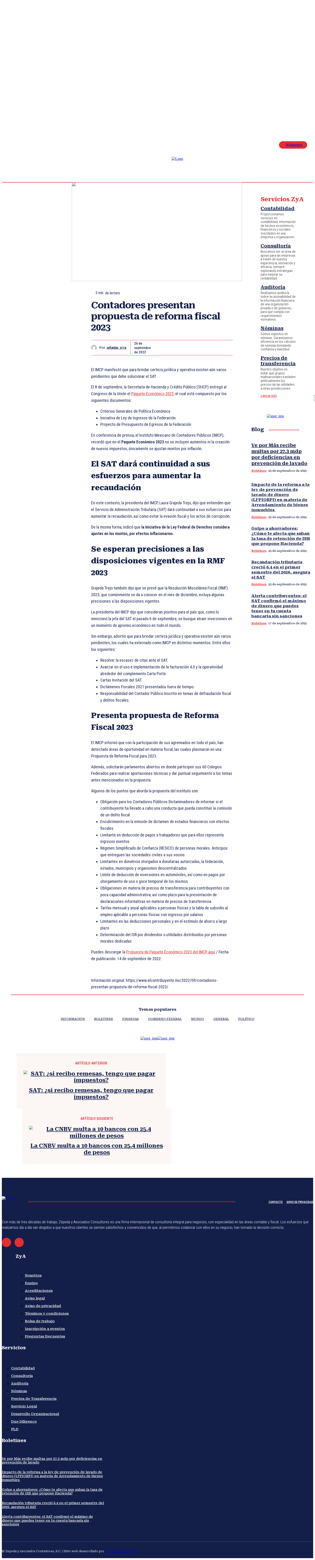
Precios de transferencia (278, 360)
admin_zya (116, 347)
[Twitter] (288, 98)
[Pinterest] (191, 347)
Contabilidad (277, 208)
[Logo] (181, 167)
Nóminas (272, 328)
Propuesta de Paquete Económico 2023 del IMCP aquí (170, 952)
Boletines (258, 470)
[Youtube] (294, 98)
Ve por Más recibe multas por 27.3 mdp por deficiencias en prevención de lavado (279, 454)
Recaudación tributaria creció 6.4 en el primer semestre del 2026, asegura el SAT (280, 570)
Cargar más (269, 396)
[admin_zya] (95, 348)
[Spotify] (305, 92)
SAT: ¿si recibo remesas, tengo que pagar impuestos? (91, 1093)
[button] (271, 95)
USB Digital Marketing (122, 1551)
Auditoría (273, 287)
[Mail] (6, 1242)
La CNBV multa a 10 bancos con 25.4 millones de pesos (96, 1149)
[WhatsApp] (208, 347)
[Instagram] (294, 92)
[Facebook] (288, 92)
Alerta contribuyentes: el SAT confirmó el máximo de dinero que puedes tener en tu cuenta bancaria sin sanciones (279, 605)
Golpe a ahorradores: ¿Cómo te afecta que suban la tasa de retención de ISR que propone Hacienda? (280, 536)
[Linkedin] (299, 92)
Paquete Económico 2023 (152, 393)
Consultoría (276, 246)
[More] (225, 347)
